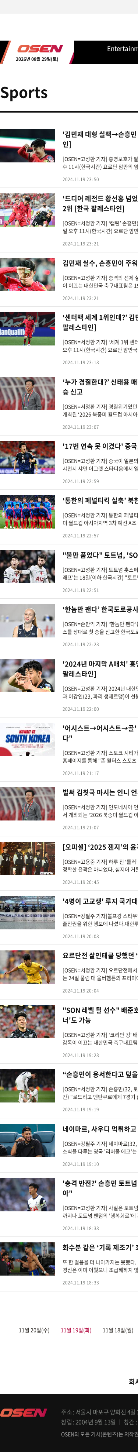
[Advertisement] (69, 409)
